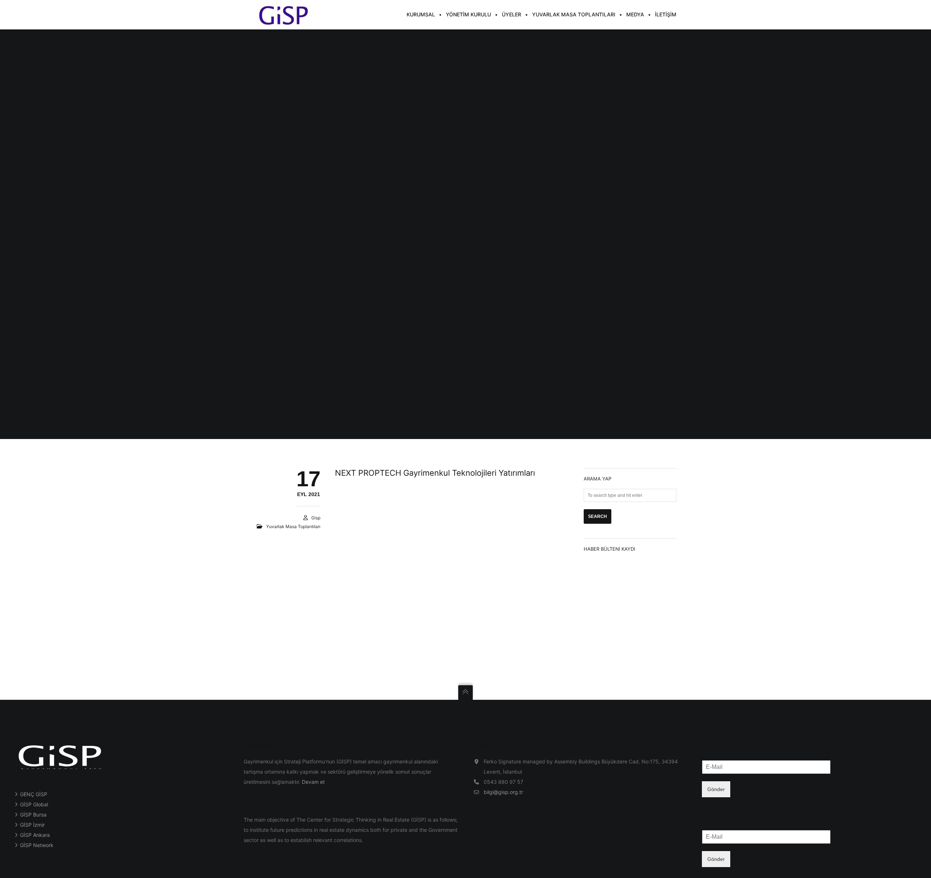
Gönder (716, 789)
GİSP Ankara (35, 835)
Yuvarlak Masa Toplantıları (293, 526)
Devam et (313, 782)
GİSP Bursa (33, 814)
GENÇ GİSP (33, 794)
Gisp (315, 517)
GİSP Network (36, 845)
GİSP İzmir (32, 825)
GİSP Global (34, 804)
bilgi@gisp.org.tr (503, 792)
